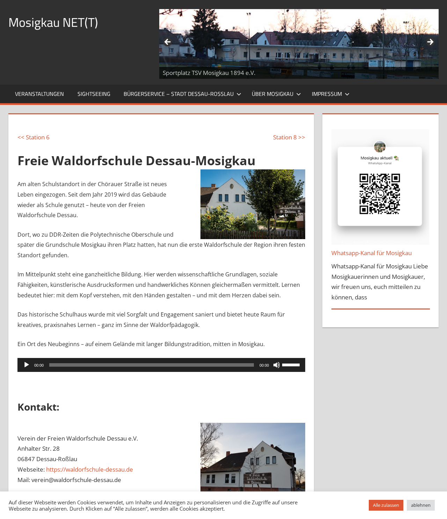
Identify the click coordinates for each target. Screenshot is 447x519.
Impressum (327, 94)
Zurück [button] (168, 42)
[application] (161, 365)
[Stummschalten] (276, 364)
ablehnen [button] (421, 505)
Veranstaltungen (39, 94)
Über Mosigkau (272, 94)
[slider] (292, 364)
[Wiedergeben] (26, 364)
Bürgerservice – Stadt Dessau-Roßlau (179, 94)
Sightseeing (94, 94)
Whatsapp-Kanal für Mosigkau (371, 253)
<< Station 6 (33, 137)
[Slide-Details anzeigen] (299, 44)
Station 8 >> (289, 137)
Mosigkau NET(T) (53, 22)
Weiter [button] (430, 42)
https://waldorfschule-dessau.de (89, 469)
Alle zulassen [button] (386, 505)
